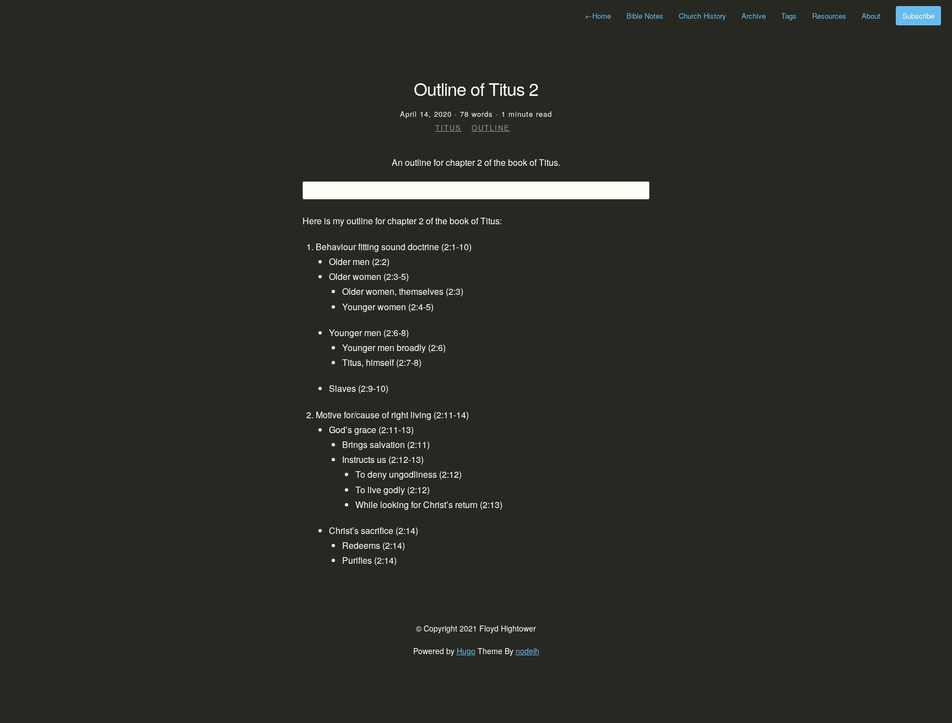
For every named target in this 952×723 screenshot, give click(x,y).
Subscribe (918, 15)
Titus (448, 127)
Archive (754, 15)
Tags (789, 15)
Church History (702, 15)
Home (598, 15)
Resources (829, 15)
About (871, 15)
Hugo (466, 650)
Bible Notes (644, 15)
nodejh (527, 650)
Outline (491, 127)
